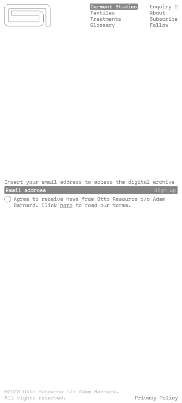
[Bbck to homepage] (27, 16)
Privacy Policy (79, 283)
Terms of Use (23, 283)
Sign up (165, 190)
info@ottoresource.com (90, 240)
